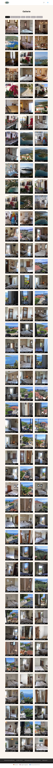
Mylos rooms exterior (15, 17)
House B (33, 17)
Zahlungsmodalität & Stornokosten (32, 760)
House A (28, 17)
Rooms (23, 17)
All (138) (7, 17)
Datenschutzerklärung (9, 760)
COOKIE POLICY (19, 760)
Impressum (44, 760)
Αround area (39, 17)
